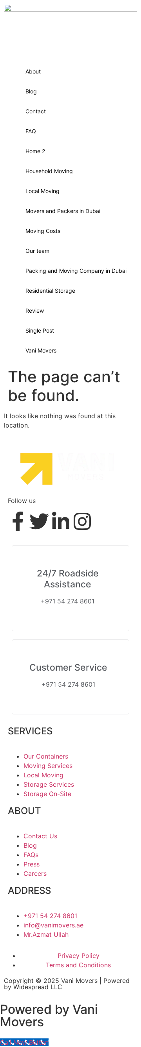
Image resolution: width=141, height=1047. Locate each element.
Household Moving (49, 171)
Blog (31, 91)
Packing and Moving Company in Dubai (76, 270)
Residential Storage (50, 290)
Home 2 (35, 151)
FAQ (30, 131)
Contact (35, 111)
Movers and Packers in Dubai (62, 211)
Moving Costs (42, 230)
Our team (37, 250)
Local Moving (42, 191)
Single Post (39, 330)
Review (34, 310)
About (33, 71)
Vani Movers (40, 350)
